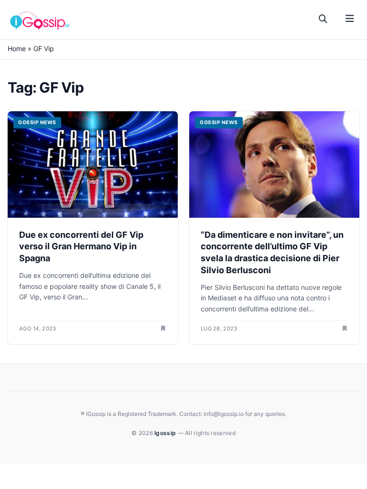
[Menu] (349, 19)
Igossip (165, 432)
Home (17, 48)
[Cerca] (323, 19)
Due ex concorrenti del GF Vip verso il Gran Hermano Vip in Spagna (81, 247)
